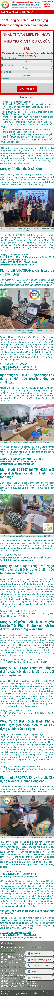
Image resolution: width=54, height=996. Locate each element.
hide (31, 97)
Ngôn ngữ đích (8, 65)
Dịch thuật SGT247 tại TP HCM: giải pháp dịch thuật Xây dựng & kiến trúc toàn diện (27, 113)
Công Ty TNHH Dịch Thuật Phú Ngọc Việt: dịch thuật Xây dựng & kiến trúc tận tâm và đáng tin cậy (27, 118)
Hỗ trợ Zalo (34, 971)
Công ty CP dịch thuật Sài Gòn (16, 102)
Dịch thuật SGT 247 (17, 235)
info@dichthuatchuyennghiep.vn (41, 959)
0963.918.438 (44, 965)
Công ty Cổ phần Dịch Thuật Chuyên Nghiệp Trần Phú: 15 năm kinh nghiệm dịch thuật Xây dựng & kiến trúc (27, 124)
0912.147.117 (35, 965)
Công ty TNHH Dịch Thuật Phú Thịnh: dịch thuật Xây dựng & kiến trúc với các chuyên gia (27, 130)
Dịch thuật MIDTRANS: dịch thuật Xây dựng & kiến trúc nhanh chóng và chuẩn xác (27, 108)
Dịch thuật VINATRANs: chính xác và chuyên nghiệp (26, 104)
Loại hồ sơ (6, 72)
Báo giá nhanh (35, 953)
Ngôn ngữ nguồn (9, 58)
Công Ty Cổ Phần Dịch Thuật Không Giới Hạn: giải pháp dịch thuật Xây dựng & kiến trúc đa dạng (27, 135)
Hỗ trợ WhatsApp (36, 977)
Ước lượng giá (27, 89)
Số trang (5, 79)
